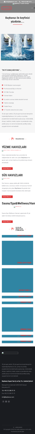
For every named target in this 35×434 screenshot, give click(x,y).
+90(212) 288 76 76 (26, 1)
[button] (12, 2)
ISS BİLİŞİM (21, 431)
